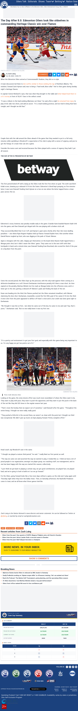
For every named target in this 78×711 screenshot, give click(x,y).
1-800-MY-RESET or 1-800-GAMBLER (32, 695)
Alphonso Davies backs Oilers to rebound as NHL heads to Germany (25, 573)
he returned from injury (66, 101)
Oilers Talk (21, 1)
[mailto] (63, 75)
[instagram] (70, 667)
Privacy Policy (56, 690)
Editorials (32, 1)
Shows (41, 1)
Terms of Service (64, 690)
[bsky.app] (58, 75)
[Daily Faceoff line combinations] (71, 75)
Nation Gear (72, 1)
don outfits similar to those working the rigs (39, 84)
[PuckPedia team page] (75, 75)
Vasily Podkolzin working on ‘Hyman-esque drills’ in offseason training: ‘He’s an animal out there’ (36, 575)
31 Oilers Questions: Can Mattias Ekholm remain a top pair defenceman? (27, 581)
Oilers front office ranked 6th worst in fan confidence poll (22, 583)
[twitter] (54, 75)
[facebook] (50, 75)
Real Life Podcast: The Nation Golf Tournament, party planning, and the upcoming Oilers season (35, 578)
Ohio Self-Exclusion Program (11, 697)
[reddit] (67, 75)
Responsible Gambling (73, 690)
